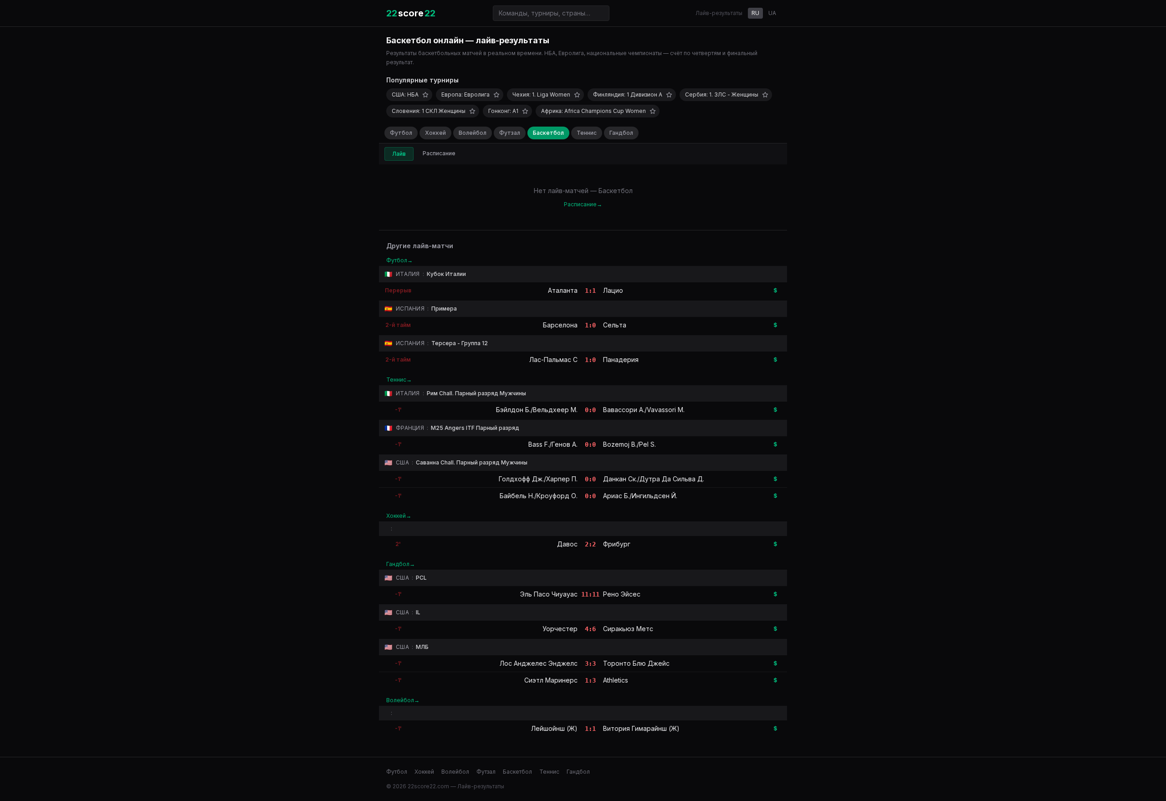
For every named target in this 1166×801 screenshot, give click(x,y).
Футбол (401, 132)
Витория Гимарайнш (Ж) (641, 728)
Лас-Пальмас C (553, 359)
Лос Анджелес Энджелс (539, 663)
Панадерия (621, 359)
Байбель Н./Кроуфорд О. (539, 496)
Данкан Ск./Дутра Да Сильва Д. (653, 479)
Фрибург (616, 544)
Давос (567, 544)
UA (772, 13)
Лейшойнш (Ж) (554, 728)
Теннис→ (399, 379)
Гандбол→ (400, 564)
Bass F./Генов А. (553, 444)
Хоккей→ (398, 515)
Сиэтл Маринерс (551, 680)
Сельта (614, 325)
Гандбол (621, 132)
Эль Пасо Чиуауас (549, 594)
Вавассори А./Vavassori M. (644, 409)
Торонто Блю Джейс (636, 663)
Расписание (439, 153)
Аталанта (563, 290)
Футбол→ (399, 260)
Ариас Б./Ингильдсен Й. (640, 496)
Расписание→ (583, 204)
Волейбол (472, 132)
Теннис (587, 132)
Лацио (613, 290)
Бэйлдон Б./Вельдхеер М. (537, 409)
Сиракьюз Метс (628, 629)
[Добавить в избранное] (425, 95)
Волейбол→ (402, 700)
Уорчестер (560, 629)
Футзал (509, 132)
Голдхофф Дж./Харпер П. (538, 479)
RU (755, 13)
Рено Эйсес (621, 594)
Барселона (560, 325)
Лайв (399, 153)
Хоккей (435, 132)
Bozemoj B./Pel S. (629, 444)
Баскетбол (548, 132)
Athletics (615, 680)
